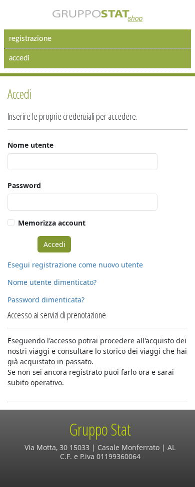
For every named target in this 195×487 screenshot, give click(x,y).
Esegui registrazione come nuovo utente (75, 264)
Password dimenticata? (46, 299)
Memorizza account (52, 223)
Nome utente (31, 145)
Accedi (19, 58)
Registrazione (30, 38)
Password (24, 185)
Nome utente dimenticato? (52, 282)
